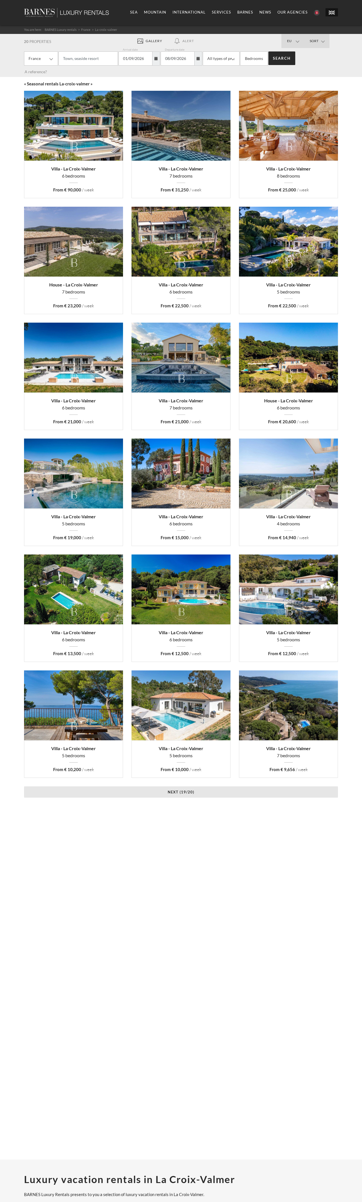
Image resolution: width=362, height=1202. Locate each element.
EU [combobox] (289, 41)
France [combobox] (35, 58)
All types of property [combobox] (223, 58)
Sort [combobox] (314, 41)
